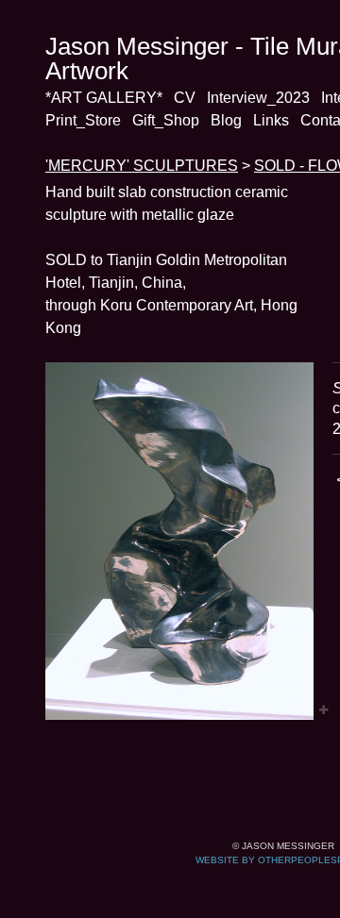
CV (185, 98)
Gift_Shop (165, 120)
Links (271, 120)
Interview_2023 (258, 98)
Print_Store (83, 120)
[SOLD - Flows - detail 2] (179, 541)
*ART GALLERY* (103, 98)
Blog (226, 120)
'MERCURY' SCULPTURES (141, 166)
